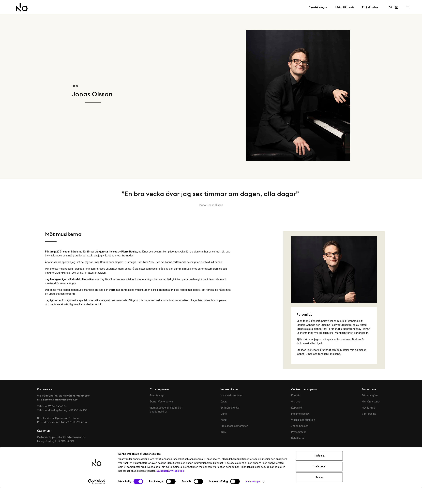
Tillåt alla (319, 455)
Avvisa (319, 477)
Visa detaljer (253, 481)
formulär (78, 395)
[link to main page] (22, 7)
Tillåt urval (319, 466)
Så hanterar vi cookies (170, 470)
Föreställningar (317, 7)
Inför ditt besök (344, 7)
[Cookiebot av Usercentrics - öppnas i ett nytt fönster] (96, 481)
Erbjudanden (370, 7)
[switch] (171, 481)
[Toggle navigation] (407, 6)
